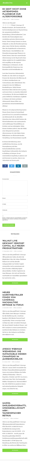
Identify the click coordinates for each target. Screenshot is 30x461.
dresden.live (7, 3)
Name (4, 198)
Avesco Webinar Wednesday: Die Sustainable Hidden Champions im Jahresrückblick (14, 354)
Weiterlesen (15, 283)
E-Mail (4, 204)
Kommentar (5, 179)
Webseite (4, 210)
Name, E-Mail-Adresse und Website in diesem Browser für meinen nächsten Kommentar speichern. (14, 219)
